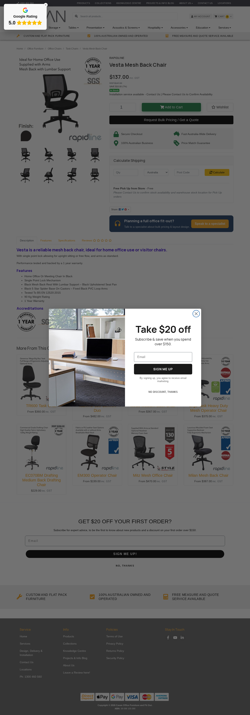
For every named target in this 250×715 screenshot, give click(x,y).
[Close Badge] (46, 5)
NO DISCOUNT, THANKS (163, 391)
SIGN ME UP (163, 369)
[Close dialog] (196, 313)
